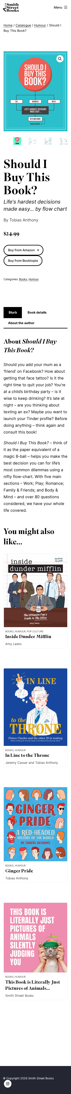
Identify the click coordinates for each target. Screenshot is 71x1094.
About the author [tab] (21, 323)
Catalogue (23, 25)
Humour (40, 25)
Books (23, 279)
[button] (60, 58)
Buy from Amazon (23, 250)
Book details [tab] (37, 312)
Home (8, 25)
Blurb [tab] (13, 312)
